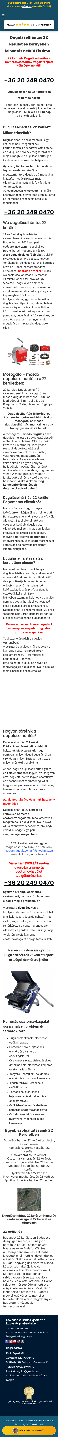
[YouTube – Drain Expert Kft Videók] (14, 1341)
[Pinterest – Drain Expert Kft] (18, 1341)
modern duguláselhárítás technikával (29, 850)
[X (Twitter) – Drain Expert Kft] (22, 1341)
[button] (3, 15)
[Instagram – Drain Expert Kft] (10, 1341)
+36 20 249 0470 (25, 1366)
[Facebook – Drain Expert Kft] (7, 1341)
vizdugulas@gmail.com (25, 1371)
